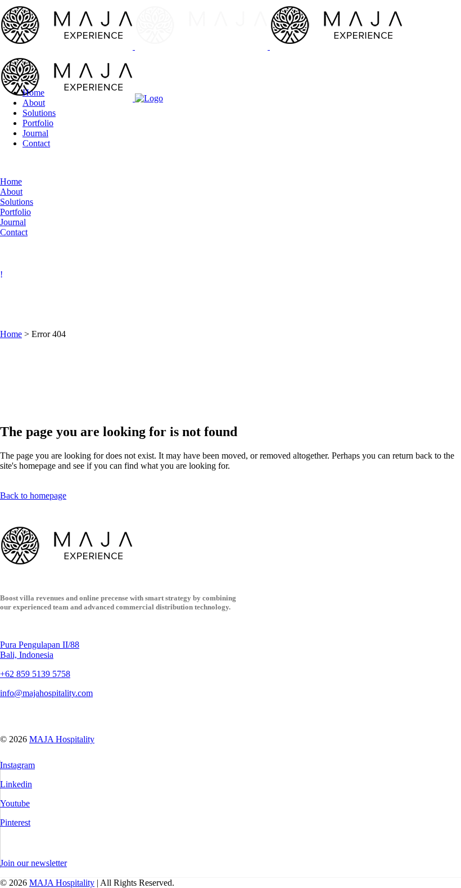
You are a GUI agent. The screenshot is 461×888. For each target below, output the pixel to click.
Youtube (15, 803)
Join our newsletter (33, 863)
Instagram (17, 765)
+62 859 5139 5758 (35, 674)
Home (11, 334)
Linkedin (16, 784)
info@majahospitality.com (46, 693)
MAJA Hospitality (61, 739)
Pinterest (15, 822)
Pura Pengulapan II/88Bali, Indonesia (39, 650)
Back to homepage (33, 495)
